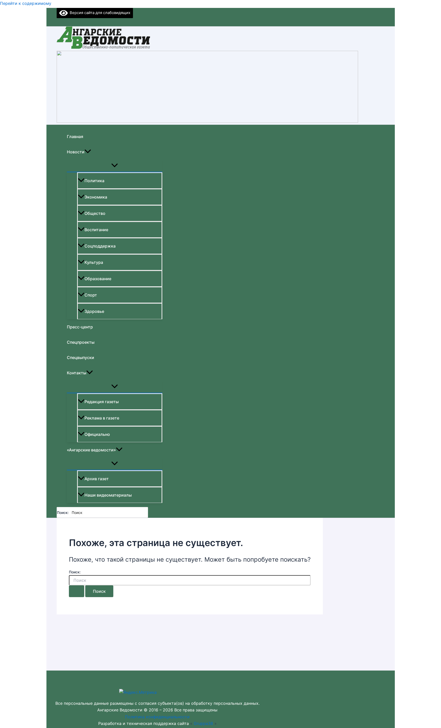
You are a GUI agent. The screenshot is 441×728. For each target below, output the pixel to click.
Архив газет (96, 478)
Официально (97, 434)
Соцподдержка (100, 246)
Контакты (76, 372)
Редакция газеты (101, 401)
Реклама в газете (101, 418)
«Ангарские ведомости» (91, 449)
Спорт (90, 295)
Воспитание (96, 229)
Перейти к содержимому (25, 3)
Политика (94, 180)
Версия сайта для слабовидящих (99, 12)
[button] (87, 151)
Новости (75, 151)
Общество (94, 213)
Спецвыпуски (80, 357)
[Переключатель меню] (114, 165)
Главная (75, 136)
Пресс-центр (80, 326)
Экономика (95, 197)
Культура (93, 262)
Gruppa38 (203, 723)
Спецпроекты (80, 342)
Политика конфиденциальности (157, 716)
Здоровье (94, 311)
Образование (97, 278)
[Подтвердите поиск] (76, 591)
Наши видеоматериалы (108, 495)
